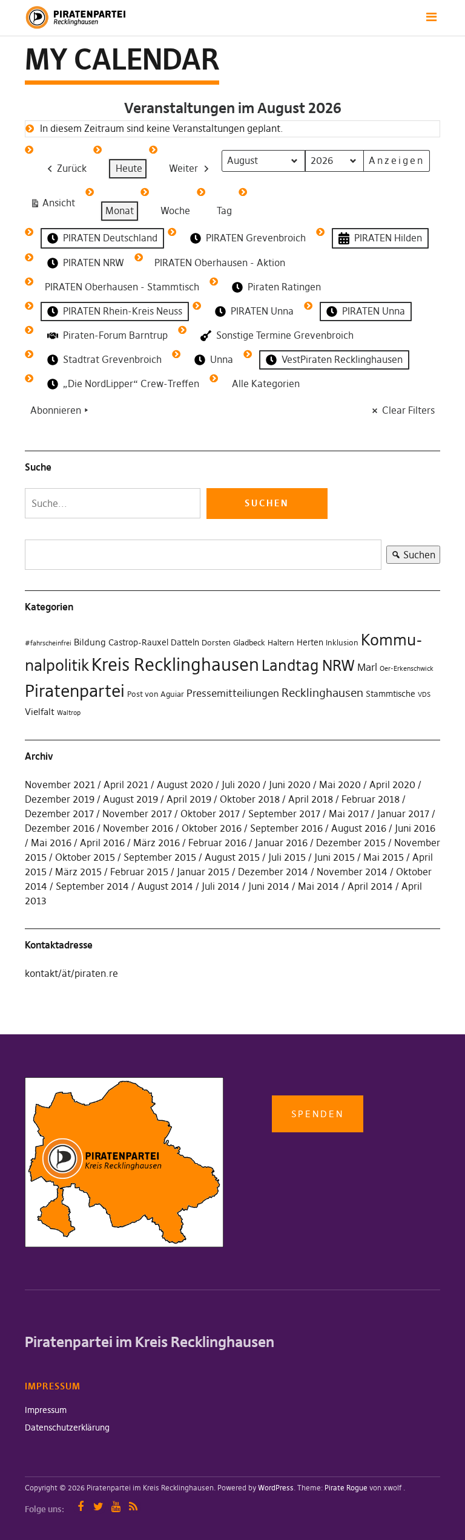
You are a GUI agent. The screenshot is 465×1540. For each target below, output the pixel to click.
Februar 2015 (139, 872)
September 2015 (160, 857)
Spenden (317, 1114)
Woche (175, 210)
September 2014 (92, 886)
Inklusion (342, 642)
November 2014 (352, 872)
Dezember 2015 (351, 843)
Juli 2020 (241, 784)
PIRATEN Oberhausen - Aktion (219, 262)
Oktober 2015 (85, 857)
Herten (310, 642)
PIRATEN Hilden (388, 238)
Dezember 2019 (59, 799)
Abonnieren (55, 410)
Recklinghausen (322, 693)
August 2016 (358, 828)
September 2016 (286, 828)
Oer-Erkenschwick (407, 669)
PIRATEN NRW (93, 262)
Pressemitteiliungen (232, 693)
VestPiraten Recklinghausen (342, 359)
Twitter (98, 1506)
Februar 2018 (370, 799)
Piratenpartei (75, 691)
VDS (424, 695)
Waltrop (69, 713)
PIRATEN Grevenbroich (256, 238)
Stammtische (390, 693)
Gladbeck (249, 642)
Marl (367, 667)
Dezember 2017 (59, 814)
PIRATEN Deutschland (110, 238)
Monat (119, 210)
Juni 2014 (268, 886)
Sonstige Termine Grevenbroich (285, 335)
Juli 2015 (287, 857)
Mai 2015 (383, 857)
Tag (224, 210)
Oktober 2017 (210, 814)
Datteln (185, 642)
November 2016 (138, 828)
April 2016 (102, 843)
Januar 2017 (403, 814)
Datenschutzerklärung (67, 1427)
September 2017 (284, 814)
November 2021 (60, 784)
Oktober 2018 (250, 799)
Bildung (90, 642)
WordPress (276, 1487)
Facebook (80, 1506)
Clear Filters (408, 410)
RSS (133, 1506)
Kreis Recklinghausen (175, 664)
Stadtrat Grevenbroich (112, 359)
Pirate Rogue (346, 1487)
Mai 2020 (340, 784)
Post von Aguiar (155, 694)
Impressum (46, 1410)
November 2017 (137, 814)
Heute (129, 168)
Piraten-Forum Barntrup (115, 335)
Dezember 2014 (273, 872)
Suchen (410, 556)
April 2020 (392, 784)
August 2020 (185, 784)
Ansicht (55, 205)
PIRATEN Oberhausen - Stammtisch (122, 287)
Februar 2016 (217, 843)
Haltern (281, 642)
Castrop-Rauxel (138, 642)
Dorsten (216, 642)
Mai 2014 (318, 886)
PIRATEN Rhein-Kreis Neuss (122, 311)
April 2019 (189, 799)
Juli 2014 (221, 886)
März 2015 (78, 872)
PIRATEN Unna (262, 311)
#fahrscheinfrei (48, 643)
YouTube (116, 1506)
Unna (221, 359)
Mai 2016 (51, 843)
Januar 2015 (203, 872)
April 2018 (310, 799)
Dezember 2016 (59, 828)
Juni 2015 (334, 857)
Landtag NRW (308, 665)
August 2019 (130, 799)
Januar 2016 (281, 843)
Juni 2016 (415, 828)
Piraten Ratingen (284, 287)
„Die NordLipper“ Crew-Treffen (131, 383)
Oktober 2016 (212, 828)
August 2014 (165, 886)
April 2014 (370, 886)
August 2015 (232, 857)
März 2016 (156, 843)
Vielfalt (39, 711)
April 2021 (126, 784)
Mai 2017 (349, 814)
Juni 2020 (290, 784)
